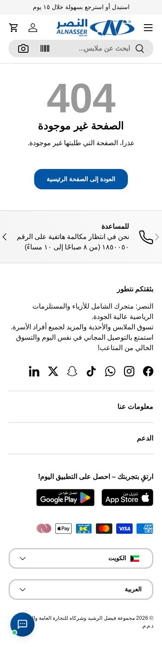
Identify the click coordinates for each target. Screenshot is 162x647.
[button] (13, 27)
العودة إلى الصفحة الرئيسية (81, 178)
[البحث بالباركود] (45, 48)
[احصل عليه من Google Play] (65, 497)
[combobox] (81, 48)
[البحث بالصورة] (23, 48)
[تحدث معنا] (22, 624)
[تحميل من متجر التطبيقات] (127, 497)
